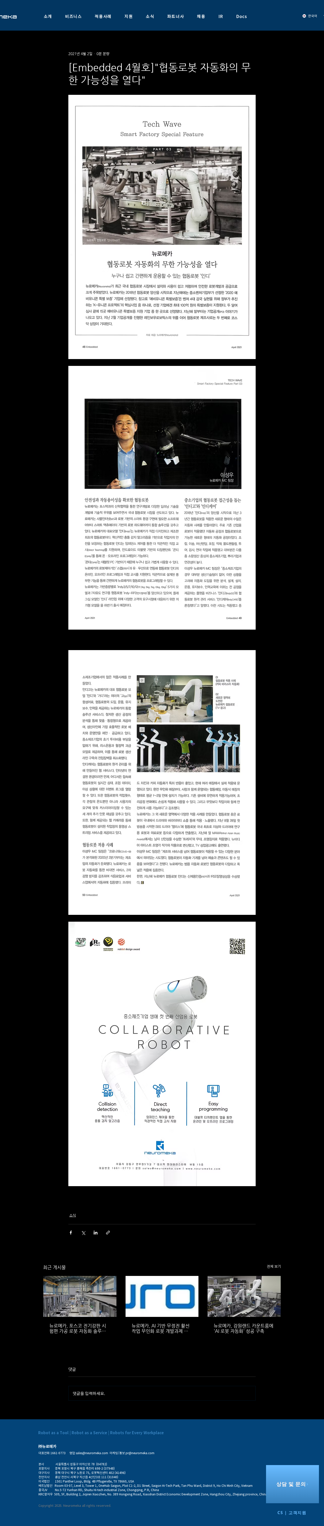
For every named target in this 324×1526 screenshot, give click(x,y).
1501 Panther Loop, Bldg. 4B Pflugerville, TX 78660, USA (94, 1481)
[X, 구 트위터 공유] (83, 1232)
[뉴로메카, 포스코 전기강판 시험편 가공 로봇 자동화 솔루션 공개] (79, 1296)
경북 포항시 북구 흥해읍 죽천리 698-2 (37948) (83, 1468)
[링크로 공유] (108, 1232)
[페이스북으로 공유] (70, 1232)
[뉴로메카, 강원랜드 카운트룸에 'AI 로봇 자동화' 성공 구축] (244, 1296)
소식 (72, 1215)
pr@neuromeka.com (140, 1453)
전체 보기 (274, 1266)
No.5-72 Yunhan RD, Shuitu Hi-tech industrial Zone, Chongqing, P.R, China (107, 1490)
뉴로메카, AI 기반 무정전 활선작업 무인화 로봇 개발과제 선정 (161, 1328)
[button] (47, 16)
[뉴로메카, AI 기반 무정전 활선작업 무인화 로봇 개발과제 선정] (162, 1296)
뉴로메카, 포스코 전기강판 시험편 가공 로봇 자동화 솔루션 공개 (77, 1328)
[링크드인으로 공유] (95, 1232)
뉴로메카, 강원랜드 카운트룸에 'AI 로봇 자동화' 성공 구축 (243, 1328)
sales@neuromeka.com (92, 1453)
